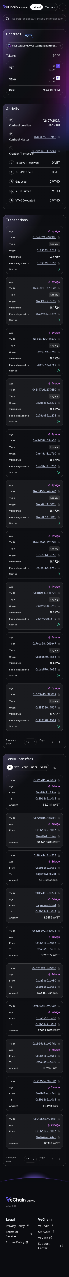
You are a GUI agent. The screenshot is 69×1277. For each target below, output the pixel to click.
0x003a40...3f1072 (44, 694)
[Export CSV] (55, 767)
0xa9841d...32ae (46, 792)
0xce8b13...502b (46, 504)
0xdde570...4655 (46, 656)
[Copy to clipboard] (60, 46)
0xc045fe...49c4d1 (44, 491)
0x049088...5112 (46, 606)
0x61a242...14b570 (44, 339)
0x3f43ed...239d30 (44, 389)
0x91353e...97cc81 (44, 1081)
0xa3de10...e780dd (44, 288)
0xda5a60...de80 (46, 949)
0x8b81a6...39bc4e (43, 151)
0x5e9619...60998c (44, 237)
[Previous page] (52, 742)
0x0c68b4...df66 (46, 555)
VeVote (43, 1238)
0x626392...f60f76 (44, 930)
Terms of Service (12, 1234)
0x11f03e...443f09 (44, 592)
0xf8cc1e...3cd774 (45, 855)
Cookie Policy (15, 1242)
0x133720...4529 (46, 707)
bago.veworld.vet (46, 873)
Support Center (43, 1246)
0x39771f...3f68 (46, 250)
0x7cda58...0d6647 (44, 643)
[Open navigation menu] (62, 7)
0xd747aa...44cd (46, 1093)
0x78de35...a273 (46, 402)
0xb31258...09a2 (45, 137)
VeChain (43, 1226)
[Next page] (59, 742)
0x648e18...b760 (46, 453)
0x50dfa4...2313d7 (44, 542)
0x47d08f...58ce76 (44, 440)
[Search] (7, 19)
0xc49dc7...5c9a (46, 301)
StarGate (44, 1232)
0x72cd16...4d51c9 (44, 780)
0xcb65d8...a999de (44, 1006)
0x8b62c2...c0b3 (46, 798)
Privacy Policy (15, 1226)
